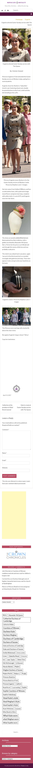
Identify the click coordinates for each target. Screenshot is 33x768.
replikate (18, 684)
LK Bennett (19, 663)
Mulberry (17, 673)
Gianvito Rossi (14, 656)
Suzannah (18, 708)
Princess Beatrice (9, 677)
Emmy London (21, 652)
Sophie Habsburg (9, 694)
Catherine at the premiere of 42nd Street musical (7, 407)
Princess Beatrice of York (10, 680)
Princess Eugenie (8, 684)
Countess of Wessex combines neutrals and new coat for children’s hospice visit (16, 573)
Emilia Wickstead (9, 653)
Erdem (5, 656)
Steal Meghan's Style (11, 701)
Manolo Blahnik (8, 666)
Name (4, 453)
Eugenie (27, 19)
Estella (26, 765)
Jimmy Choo (21, 659)
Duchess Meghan (9, 635)
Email (4, 460)
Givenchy (24, 656)
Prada (24, 673)
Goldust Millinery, (20, 189)
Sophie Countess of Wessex (14, 691)
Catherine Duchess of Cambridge (12, 620)
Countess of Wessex (11, 628)
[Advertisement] (14, 515)
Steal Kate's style (10, 698)
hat (4, 659)
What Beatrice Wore (9, 712)
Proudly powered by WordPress (13, 765)
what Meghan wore (11, 719)
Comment (5, 429)
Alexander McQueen (16, 615)
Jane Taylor (11, 660)
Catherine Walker (8, 624)
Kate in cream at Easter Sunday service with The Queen (24, 407)
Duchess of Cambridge (13, 638)
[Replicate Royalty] (16, 4)
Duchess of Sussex (10, 642)
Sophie (24, 687)
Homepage (19, 19)
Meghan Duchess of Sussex (12, 670)
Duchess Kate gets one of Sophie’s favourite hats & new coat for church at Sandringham (16, 581)
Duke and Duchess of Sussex (13, 649)
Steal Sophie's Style (10, 705)
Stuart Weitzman (8, 708)
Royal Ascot (6, 687)
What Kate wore (10, 715)
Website (5, 468)
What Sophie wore (10, 723)
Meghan (17, 666)
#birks (5, 615)
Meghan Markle (7, 673)
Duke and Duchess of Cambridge (13, 646)
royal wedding (16, 687)
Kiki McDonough (8, 663)
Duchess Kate (9, 631)
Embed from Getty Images (7, 306)
